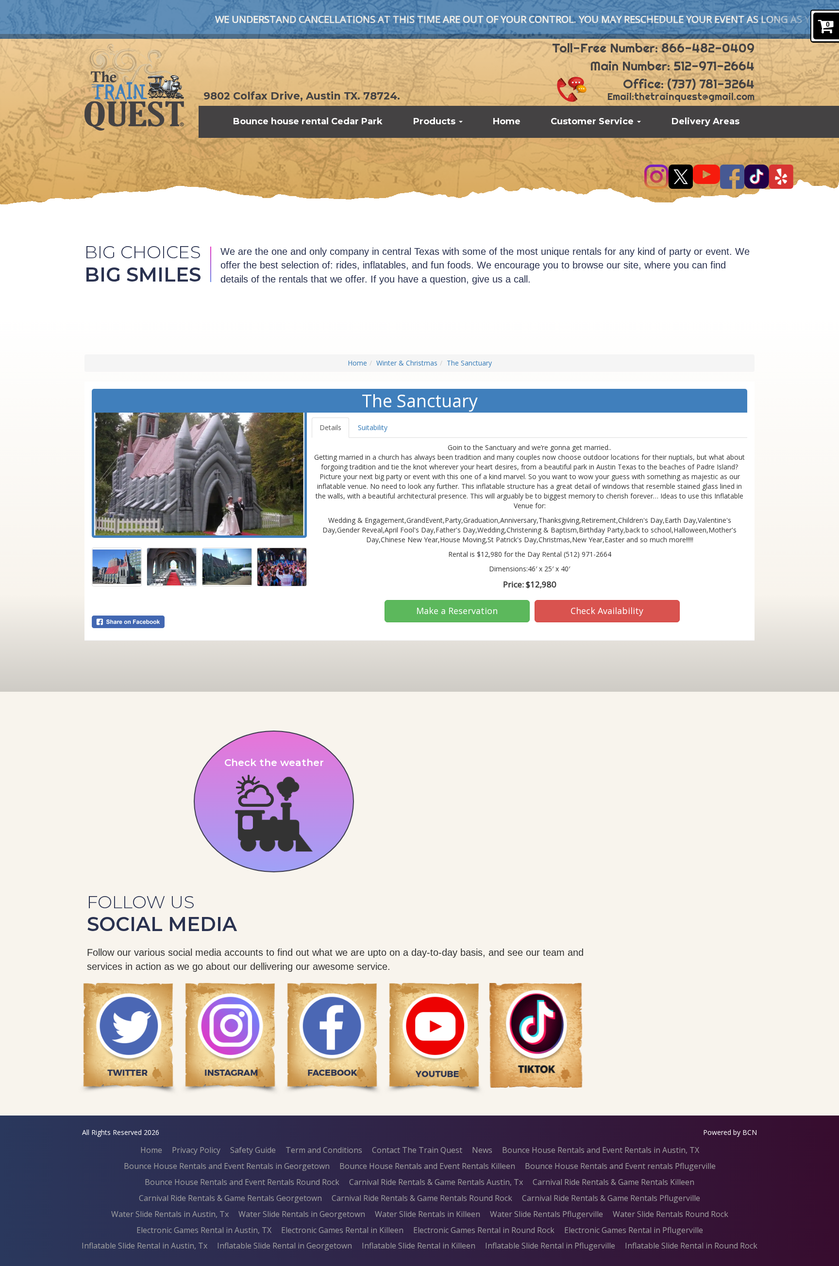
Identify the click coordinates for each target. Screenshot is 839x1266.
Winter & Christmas (406, 362)
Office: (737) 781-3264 (689, 84)
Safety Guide (253, 1150)
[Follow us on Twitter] (230, 1039)
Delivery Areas (705, 121)
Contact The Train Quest (417, 1150)
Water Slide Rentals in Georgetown (301, 1214)
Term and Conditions (323, 1150)
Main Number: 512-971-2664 (672, 66)
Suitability (372, 427)
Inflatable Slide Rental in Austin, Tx (144, 1245)
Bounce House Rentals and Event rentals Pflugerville (620, 1166)
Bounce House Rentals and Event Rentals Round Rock (242, 1182)
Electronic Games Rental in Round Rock (483, 1230)
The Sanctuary (469, 362)
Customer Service (593, 121)
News (482, 1150)
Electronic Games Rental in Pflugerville (633, 1230)
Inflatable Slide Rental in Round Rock (691, 1245)
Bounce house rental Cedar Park (308, 121)
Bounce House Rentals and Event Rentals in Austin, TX (600, 1150)
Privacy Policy (196, 1150)
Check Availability (607, 610)
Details (330, 427)
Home (506, 121)
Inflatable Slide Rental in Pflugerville (550, 1245)
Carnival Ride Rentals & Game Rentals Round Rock (422, 1198)
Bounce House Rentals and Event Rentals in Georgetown (227, 1166)
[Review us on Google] (434, 1039)
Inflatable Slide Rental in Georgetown (284, 1245)
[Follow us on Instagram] (332, 1039)
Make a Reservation (457, 610)
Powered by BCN (730, 1132)
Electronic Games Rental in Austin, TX (203, 1230)
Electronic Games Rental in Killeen (342, 1230)
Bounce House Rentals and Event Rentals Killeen (427, 1166)
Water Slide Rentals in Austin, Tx (170, 1214)
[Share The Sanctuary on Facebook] (199, 622)
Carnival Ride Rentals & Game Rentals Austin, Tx (436, 1182)
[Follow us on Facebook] (128, 1039)
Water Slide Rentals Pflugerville (546, 1214)
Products (435, 121)
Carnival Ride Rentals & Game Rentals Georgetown (230, 1198)
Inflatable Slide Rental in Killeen (418, 1245)
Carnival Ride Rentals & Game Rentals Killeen (613, 1182)
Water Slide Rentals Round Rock (670, 1214)
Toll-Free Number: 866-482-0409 (653, 48)
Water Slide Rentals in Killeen (427, 1214)
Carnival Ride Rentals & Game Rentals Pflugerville (611, 1198)
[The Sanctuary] (199, 474)
